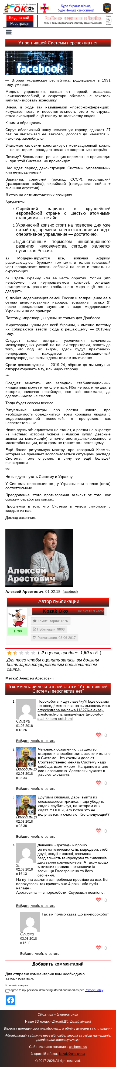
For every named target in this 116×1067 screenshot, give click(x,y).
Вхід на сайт (20, 17)
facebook (70, 591)
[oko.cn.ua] (20, 4)
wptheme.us (78, 1047)
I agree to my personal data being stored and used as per (56, 990)
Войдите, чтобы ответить (35, 741)
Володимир (26, 769)
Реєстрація (19, 23)
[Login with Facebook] (10, 1000)
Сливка (23, 721)
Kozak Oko (55, 611)
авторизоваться (19, 978)
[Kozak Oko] (17, 617)
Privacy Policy (94, 990)
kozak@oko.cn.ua (72, 1054)
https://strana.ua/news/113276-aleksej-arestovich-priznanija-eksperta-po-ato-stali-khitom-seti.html (70, 714)
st (17, 864)
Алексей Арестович (36, 678)
